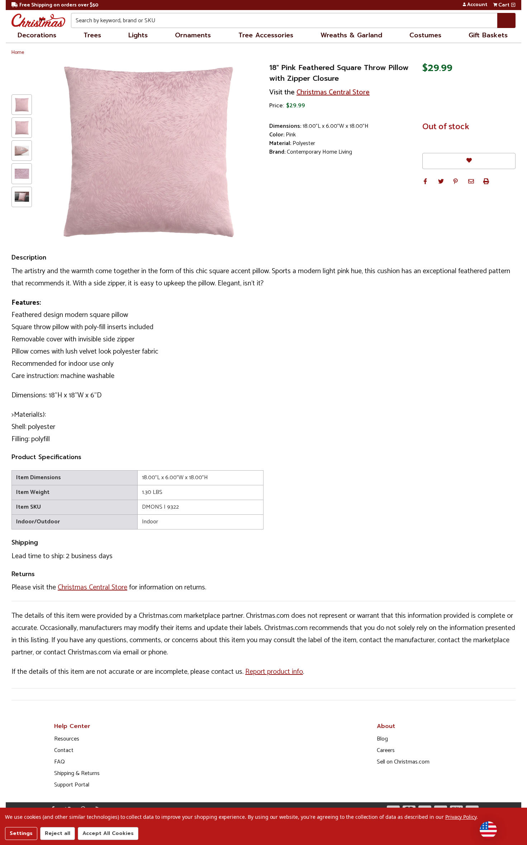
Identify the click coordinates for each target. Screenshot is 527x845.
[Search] (506, 20)
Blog (382, 739)
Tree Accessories (265, 35)
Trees (92, 35)
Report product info (274, 672)
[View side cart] (513, 5)
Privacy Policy (460, 816)
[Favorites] (469, 161)
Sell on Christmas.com (403, 762)
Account (477, 5)
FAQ (59, 762)
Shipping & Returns (77, 773)
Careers (386, 750)
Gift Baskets (488, 35)
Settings (21, 833)
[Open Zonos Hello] (488, 830)
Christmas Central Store (333, 92)
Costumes (425, 35)
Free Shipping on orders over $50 (58, 5)
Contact (63, 750)
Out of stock (445, 127)
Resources (66, 739)
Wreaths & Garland (351, 35)
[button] (425, 181)
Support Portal (71, 785)
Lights (138, 35)
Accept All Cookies (108, 833)
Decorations (37, 35)
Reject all (57, 833)
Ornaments (193, 35)
